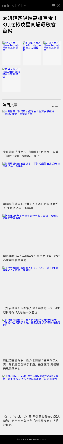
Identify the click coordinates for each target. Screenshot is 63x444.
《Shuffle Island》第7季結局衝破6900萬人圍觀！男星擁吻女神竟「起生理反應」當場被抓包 (31, 420)
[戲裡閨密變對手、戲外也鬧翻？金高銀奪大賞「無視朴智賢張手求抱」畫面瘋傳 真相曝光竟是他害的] (31, 338)
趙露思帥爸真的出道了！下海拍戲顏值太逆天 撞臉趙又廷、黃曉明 (30, 206)
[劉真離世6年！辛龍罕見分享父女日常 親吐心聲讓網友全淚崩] (31, 233)
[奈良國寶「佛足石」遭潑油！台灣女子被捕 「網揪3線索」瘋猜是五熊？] (31, 129)
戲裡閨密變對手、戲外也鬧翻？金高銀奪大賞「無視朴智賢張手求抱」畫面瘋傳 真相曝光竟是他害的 (31, 364)
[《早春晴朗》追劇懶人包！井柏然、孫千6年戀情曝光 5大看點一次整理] (31, 285)
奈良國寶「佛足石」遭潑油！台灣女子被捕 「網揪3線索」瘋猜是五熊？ (32, 154)
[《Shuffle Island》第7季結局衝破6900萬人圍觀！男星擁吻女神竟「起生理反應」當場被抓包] (31, 394)
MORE (55, 106)
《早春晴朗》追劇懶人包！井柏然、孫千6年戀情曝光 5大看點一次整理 (31, 310)
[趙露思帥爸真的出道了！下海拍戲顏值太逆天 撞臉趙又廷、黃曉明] (31, 181)
